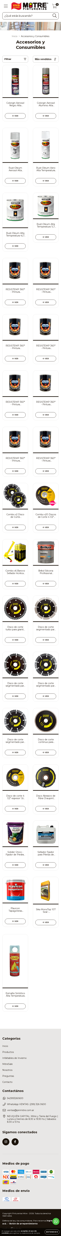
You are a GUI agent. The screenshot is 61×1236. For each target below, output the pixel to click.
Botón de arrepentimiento (23, 1223)
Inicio (15, 36)
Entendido (52, 1232)
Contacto (7, 1082)
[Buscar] (54, 15)
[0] (54, 7)
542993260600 (15, 1098)
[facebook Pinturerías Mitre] (15, 1141)
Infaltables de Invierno (14, 1058)
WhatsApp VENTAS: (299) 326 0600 (26, 1104)
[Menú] (5, 6)
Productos (8, 1052)
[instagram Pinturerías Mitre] (5, 1141)
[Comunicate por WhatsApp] (55, 1221)
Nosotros (7, 1070)
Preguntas (8, 1076)
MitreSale (7, 1064)
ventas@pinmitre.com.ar (20, 1110)
